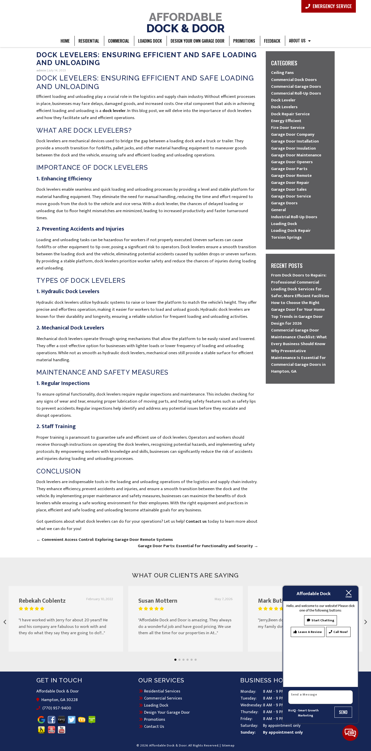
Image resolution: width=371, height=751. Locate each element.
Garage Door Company (292, 134)
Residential (88, 41)
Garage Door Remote (291, 175)
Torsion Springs (286, 237)
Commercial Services (163, 698)
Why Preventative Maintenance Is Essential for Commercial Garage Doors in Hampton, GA (298, 361)
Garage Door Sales (289, 189)
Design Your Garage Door (167, 712)
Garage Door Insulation (293, 148)
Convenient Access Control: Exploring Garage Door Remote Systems (104, 539)
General (278, 209)
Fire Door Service (288, 127)
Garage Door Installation (295, 141)
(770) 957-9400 (56, 708)
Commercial (118, 41)
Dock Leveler (283, 100)
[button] (175, 660)
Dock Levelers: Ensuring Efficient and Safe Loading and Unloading (146, 59)
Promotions (244, 41)
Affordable (185, 22)
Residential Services (162, 691)
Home (65, 41)
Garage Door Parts (289, 168)
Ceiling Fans (282, 72)
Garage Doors (284, 203)
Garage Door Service (291, 196)
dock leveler (114, 110)
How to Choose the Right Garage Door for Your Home (298, 306)
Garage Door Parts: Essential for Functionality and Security (198, 545)
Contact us (196, 521)
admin (41, 70)
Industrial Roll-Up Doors (294, 216)
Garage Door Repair (290, 182)
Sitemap (228, 745)
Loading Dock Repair (291, 230)
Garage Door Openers (292, 161)
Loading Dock (150, 41)
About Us (297, 41)
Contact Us (154, 726)
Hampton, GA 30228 (60, 700)
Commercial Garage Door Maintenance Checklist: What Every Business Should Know (299, 337)
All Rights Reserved (203, 745)
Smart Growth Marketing (308, 713)
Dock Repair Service (290, 114)
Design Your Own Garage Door (197, 41)
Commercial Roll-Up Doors (296, 93)
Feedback (272, 41)
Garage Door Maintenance (296, 155)
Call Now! (340, 632)
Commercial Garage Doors (296, 86)
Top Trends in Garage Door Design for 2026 (297, 320)
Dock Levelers (284, 106)
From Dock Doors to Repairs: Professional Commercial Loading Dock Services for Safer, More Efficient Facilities (300, 285)
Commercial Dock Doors (294, 79)
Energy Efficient (286, 120)
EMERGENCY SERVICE (331, 5)
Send (343, 712)
